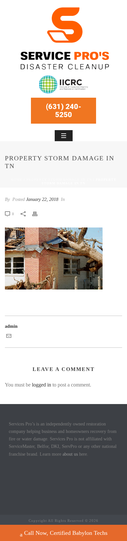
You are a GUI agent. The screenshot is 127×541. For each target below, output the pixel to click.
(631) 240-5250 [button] (63, 111)
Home (16, 179)
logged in (41, 384)
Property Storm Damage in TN (59, 179)
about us (70, 454)
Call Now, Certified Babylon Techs (65, 533)
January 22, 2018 (42, 199)
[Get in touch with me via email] (8, 337)
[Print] (38, 213)
